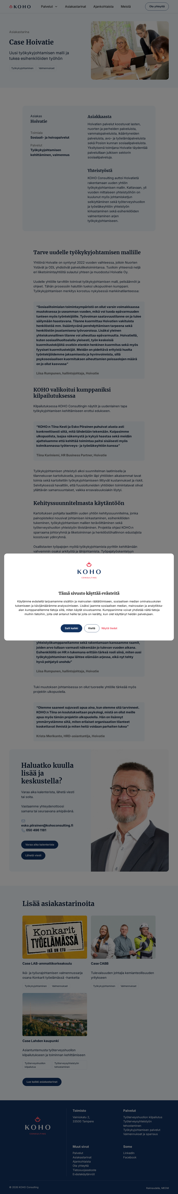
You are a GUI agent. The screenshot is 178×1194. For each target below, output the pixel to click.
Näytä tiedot (109, 628)
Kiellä (91, 628)
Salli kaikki (71, 628)
